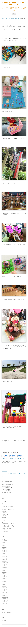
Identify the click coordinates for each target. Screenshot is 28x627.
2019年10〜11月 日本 (6, 528)
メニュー (14, 13)
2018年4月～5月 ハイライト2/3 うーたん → (17, 473)
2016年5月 (4, 589)
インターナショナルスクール (7, 506)
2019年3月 (4, 558)
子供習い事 (4, 515)
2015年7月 (4, 604)
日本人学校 (4, 531)
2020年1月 (4, 551)
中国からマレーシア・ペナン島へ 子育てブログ (14, 3)
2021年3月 (4, 543)
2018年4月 (4, 565)
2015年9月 (4, 601)
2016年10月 (4, 581)
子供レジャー (4, 514)
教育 (5, 462)
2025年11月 (4, 539)
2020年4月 (4, 547)
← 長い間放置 (4, 471)
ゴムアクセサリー (5, 508)
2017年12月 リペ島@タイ (6, 525)
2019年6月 (4, 556)
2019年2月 (4, 559)
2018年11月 (4, 561)
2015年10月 (4, 600)
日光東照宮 (4, 489)
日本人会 (3, 529)
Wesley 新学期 (4, 487)
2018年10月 (4, 562)
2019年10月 (4, 554)
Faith (2, 503)
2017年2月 (4, 575)
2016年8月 (4, 584)
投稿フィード (4, 620)
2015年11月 (4, 598)
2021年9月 (4, 542)
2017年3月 (4, 573)
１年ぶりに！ (4, 479)
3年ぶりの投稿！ (5, 481)
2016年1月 (4, 595)
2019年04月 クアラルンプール (7, 526)
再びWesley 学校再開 (6, 486)
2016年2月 (4, 593)
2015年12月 (4, 597)
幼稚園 (3, 517)
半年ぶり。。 (4, 483)
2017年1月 (4, 576)
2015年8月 (4, 603)
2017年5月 (4, 572)
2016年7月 (4, 586)
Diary (18, 18)
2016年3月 (4, 592)
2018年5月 (4, 564)
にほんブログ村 (5, 458)
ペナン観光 (4, 512)
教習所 (3, 518)
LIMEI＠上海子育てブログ (6, 612)
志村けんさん (4, 492)
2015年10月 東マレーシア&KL (7, 523)
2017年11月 (4, 568)
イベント (11, 461)
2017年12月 (4, 567)
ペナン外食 (4, 511)
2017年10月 (4, 570)
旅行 (2, 522)
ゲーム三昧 (4, 493)
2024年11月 (4, 540)
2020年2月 (4, 550)
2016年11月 (4, 579)
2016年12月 (4, 578)
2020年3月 (4, 548)
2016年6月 (4, 587)
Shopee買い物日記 (5, 484)
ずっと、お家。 (4, 490)
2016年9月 (4, 583)
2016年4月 (4, 590)
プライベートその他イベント (18, 461)
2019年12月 (4, 553)
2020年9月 (4, 545)
